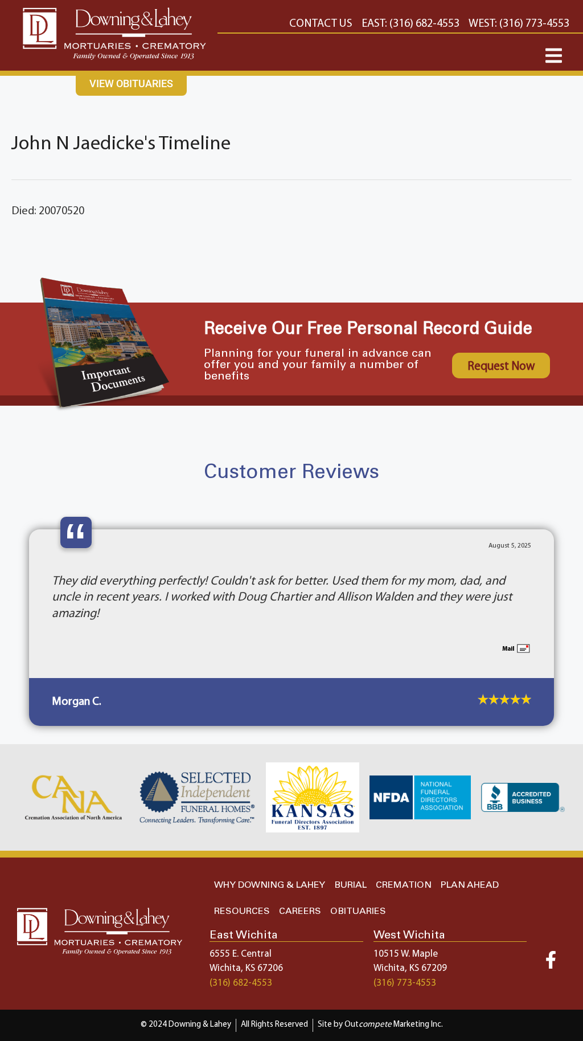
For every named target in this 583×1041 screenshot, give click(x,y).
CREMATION (404, 852)
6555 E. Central (241, 921)
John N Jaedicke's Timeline (121, 144)
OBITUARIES (358, 879)
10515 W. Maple (405, 921)
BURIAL (350, 852)
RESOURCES (242, 879)
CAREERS (300, 879)
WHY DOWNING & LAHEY (269, 852)
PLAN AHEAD (470, 852)
